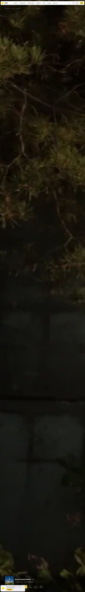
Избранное (30, 587)
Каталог (15, 3)
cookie (17, 586)
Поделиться (36, 587)
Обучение (41, 587)
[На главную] (5, 3)
